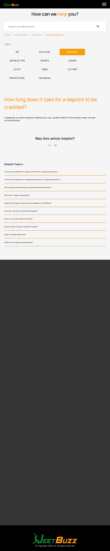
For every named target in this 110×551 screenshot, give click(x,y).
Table (45, 69)
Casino (72, 60)
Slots (17, 69)
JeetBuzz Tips (17, 60)
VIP (17, 52)
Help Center (21, 35)
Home (6, 13)
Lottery (72, 69)
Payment (36, 35)
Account (44, 52)
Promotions (17, 78)
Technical (45, 78)
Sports (45, 60)
